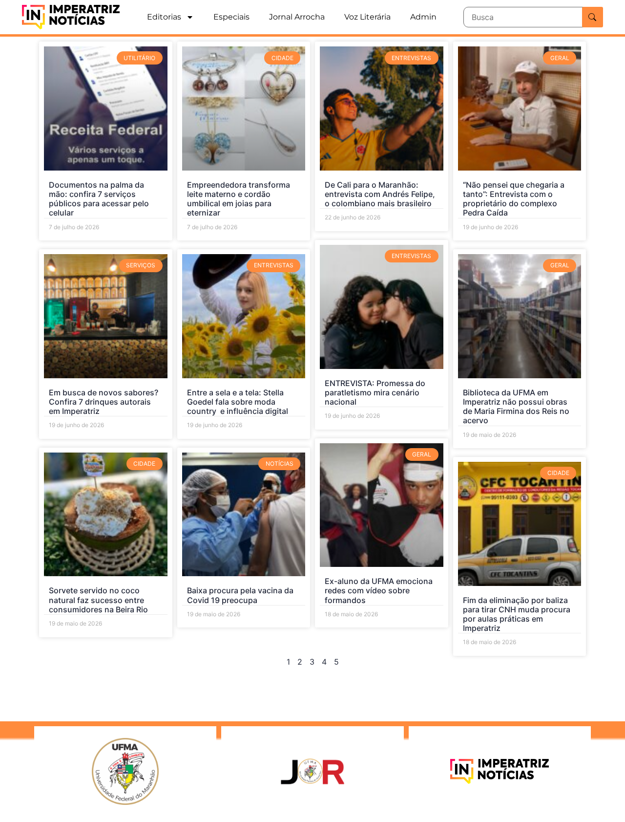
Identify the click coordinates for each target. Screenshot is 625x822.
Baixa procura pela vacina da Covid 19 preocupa (240, 595)
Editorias (164, 17)
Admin (423, 17)
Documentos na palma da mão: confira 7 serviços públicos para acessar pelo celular (99, 199)
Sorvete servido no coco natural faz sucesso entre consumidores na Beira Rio (98, 599)
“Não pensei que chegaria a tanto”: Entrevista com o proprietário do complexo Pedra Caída (513, 199)
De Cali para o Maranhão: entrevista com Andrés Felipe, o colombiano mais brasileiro (380, 194)
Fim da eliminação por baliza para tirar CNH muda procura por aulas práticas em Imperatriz (516, 614)
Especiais (231, 17)
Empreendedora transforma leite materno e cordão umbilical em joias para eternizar (238, 199)
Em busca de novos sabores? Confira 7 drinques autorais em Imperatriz (103, 402)
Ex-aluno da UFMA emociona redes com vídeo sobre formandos (379, 590)
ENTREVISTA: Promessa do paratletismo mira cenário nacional (375, 392)
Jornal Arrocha (297, 17)
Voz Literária (367, 17)
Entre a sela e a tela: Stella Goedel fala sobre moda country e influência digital (237, 402)
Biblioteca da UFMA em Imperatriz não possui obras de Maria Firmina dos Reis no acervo (516, 407)
